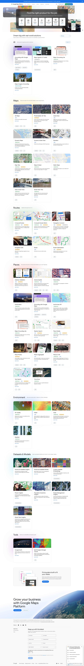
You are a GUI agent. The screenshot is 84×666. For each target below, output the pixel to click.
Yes (29, 652)
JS (24, 126)
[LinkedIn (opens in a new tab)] (18, 625)
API (36, 126)
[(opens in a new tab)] (15, 663)
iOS (21, 126)
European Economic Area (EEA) (46, 621)
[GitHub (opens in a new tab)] (25, 625)
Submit (30, 658)
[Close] (82, 1)
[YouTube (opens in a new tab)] (23, 625)
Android (17, 126)
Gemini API (25, 67)
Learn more (58, 1)
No (32, 652)
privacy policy (44, 655)
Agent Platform (18, 67)
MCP (55, 69)
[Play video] (82, 30)
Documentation (38, 69)
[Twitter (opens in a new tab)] (20, 625)
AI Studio (17, 69)
